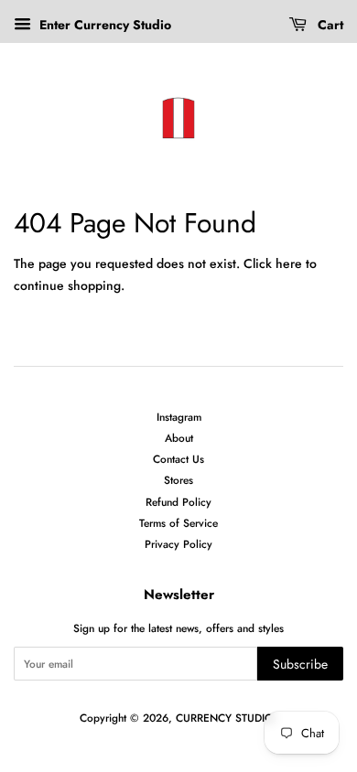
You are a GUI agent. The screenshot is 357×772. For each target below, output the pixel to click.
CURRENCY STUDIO (225, 717)
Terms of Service (178, 523)
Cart (328, 25)
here (289, 263)
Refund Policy (178, 501)
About (179, 437)
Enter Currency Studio (103, 25)
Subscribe (300, 664)
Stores (178, 480)
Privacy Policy (178, 544)
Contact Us (178, 458)
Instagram (179, 416)
